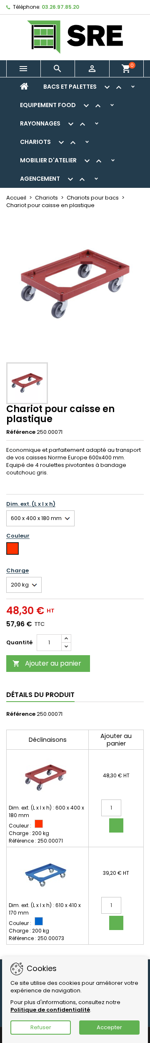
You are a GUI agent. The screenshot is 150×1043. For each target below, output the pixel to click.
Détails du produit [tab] (40, 695)
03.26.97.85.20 (60, 6)
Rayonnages (54, 124)
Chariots (49, 143)
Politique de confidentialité (50, 1010)
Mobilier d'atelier (62, 161)
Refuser (40, 1027)
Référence (20, 432)
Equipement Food (61, 106)
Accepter (109, 1027)
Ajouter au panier (46, 663)
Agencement (53, 179)
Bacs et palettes (83, 87)
